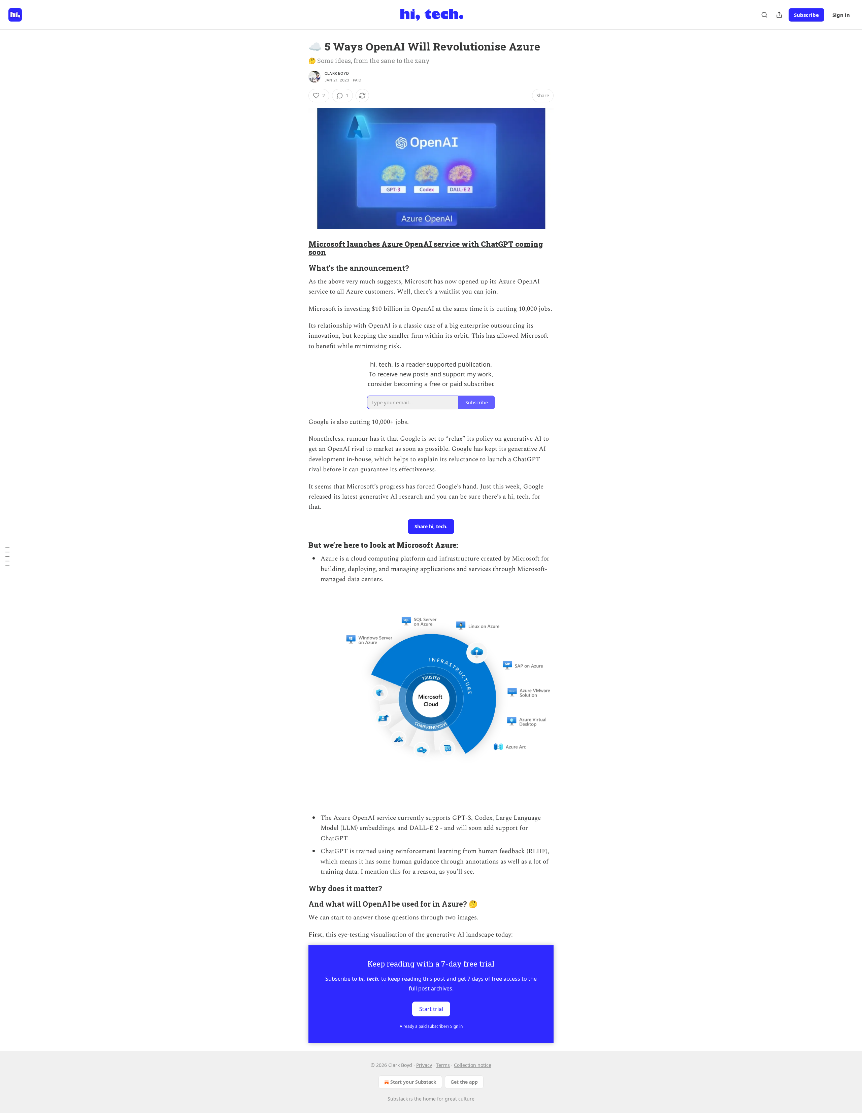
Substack (398, 1098)
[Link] (299, 248)
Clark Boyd (337, 73)
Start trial (431, 1009)
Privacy (424, 1065)
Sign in (841, 14)
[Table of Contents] (7, 556)
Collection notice (472, 1065)
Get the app (464, 1082)
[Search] (764, 15)
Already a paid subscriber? (431, 1026)
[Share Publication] (779, 15)
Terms (443, 1065)
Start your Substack (413, 1082)
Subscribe (806, 14)
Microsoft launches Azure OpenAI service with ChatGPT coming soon (425, 248)
